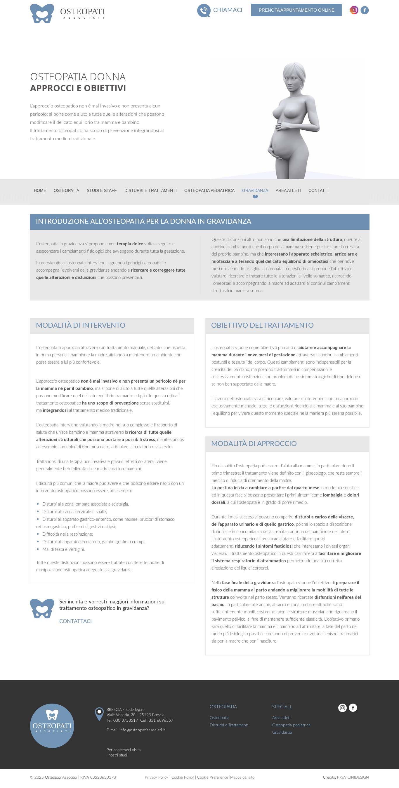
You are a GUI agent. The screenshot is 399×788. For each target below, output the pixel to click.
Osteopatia (66, 190)
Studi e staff (102, 190)
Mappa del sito (242, 778)
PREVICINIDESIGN (353, 778)
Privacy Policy (156, 778)
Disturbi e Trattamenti (150, 190)
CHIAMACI (227, 10)
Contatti (318, 190)
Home (40, 190)
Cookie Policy (182, 778)
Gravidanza (255, 190)
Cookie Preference (212, 778)
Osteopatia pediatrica (209, 190)
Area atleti (288, 190)
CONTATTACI (75, 621)
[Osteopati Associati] (70, 13)
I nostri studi (117, 755)
